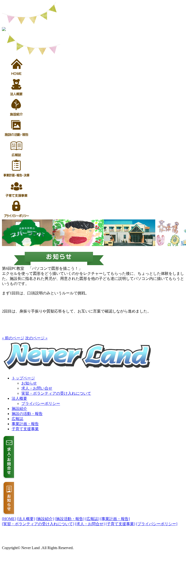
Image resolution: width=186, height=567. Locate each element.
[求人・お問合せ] (90, 524)
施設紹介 (19, 409)
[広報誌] (92, 519)
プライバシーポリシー (40, 403)
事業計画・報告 (25, 424)
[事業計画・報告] (115, 519)
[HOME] (9, 519)
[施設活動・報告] (69, 519)
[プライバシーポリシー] (156, 524)
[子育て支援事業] (120, 524)
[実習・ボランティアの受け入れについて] (38, 524)
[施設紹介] (45, 519)
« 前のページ (13, 338)
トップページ (23, 378)
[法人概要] (26, 519)
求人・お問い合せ (36, 388)
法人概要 (19, 398)
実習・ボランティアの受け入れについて (56, 393)
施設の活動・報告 (27, 414)
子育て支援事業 (25, 429)
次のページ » (36, 338)
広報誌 (17, 419)
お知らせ (29, 383)
